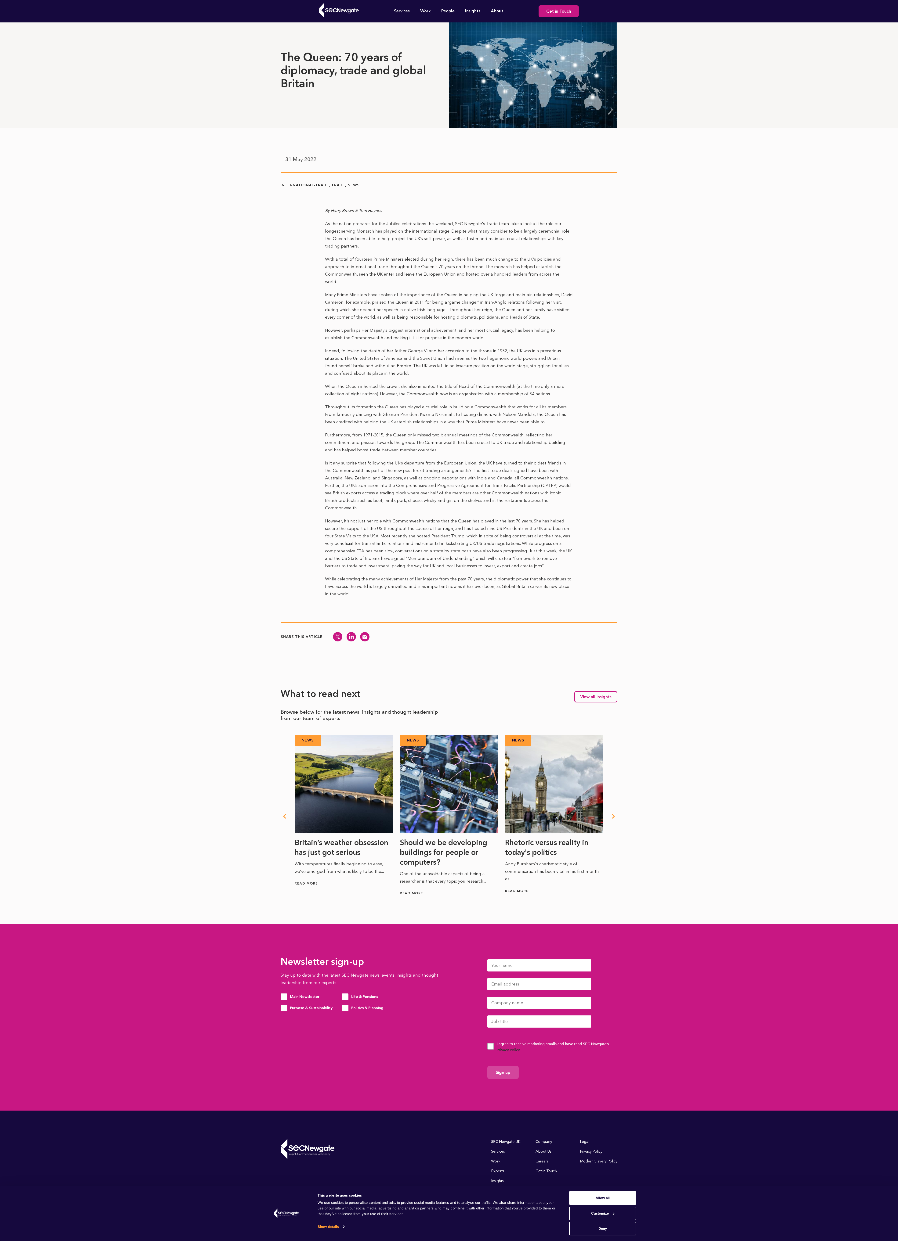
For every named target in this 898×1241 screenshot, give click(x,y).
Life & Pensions (364, 996)
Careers (542, 1161)
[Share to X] (337, 636)
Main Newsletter (304, 996)
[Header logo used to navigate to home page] (339, 10)
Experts (497, 1171)
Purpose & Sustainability (311, 1008)
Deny (602, 1228)
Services (402, 11)
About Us (543, 1151)
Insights (472, 11)
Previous (284, 816)
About (497, 11)
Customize (600, 1213)
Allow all (603, 1198)
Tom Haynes (370, 210)
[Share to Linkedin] (351, 636)
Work (425, 11)
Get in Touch (558, 11)
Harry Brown (342, 210)
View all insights (596, 696)
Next (613, 816)
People (448, 11)
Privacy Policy (508, 1050)
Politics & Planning (367, 1008)
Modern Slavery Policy (598, 1161)
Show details (328, 1227)
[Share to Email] (364, 636)
